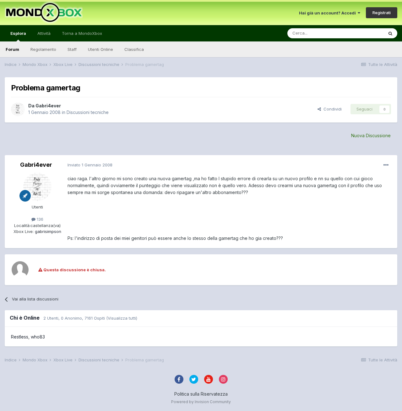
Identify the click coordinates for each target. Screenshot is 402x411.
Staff (72, 49)
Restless (19, 336)
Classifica (134, 49)
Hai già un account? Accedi (328, 12)
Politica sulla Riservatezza (201, 394)
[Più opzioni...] (386, 165)
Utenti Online (100, 49)
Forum (12, 49)
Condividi (331, 108)
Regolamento (43, 49)
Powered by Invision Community (201, 401)
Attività (44, 33)
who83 (38, 336)
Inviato (90, 164)
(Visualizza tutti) (121, 318)
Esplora (18, 33)
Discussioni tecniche (88, 112)
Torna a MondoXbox (82, 33)
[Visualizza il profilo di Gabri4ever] (18, 109)
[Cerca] (390, 33)
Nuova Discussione (371, 135)
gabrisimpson (47, 231)
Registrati (381, 12)
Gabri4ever (48, 105)
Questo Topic (362, 33)
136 (39, 219)
